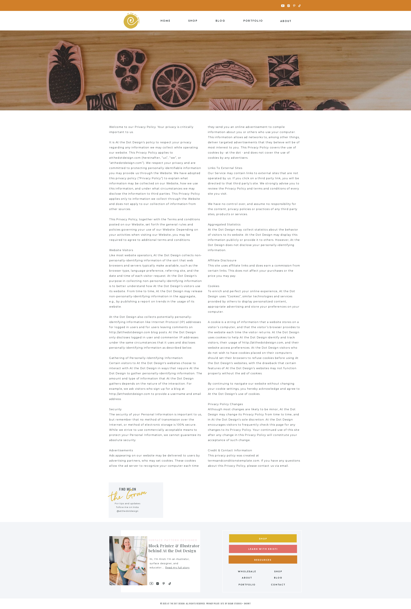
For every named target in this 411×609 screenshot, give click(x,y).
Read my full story (177, 567)
